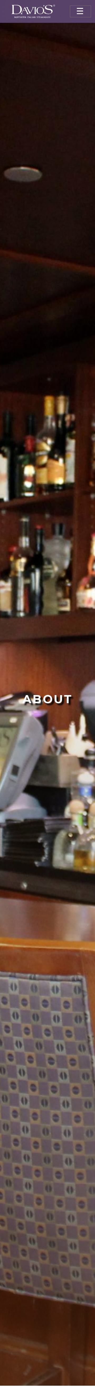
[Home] (33, 11)
